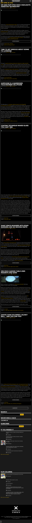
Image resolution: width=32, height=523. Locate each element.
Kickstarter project (4, 31)
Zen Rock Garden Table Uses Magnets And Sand (13, 272)
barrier (5, 266)
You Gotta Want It (9, 483)
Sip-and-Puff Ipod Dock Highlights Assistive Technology (15, 5)
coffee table (7, 310)
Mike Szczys (8, 7)
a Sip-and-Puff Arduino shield (11, 24)
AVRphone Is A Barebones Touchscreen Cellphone (12, 84)
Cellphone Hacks (7, 119)
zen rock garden (20, 310)
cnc (4, 310)
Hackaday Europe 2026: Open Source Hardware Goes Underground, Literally (14, 447)
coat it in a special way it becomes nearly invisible (18, 196)
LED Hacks (6, 402)
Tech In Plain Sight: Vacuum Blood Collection (14, 474)
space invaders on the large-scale (10, 242)
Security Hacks (9, 77)
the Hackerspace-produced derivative (8, 386)
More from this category (5, 454)
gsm (9, 121)
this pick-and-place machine (21, 72)
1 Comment (8, 481)
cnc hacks (6, 309)
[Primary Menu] (30, 1)
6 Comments (13, 317)
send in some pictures (19, 260)
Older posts (14, 408)
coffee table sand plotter (19, 284)
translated (9, 105)
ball (7, 403)
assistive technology (7, 44)
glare (7, 219)
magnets (11, 310)
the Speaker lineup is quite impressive (11, 69)
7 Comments (9, 449)
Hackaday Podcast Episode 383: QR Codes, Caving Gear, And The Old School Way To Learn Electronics (14, 488)
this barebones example (25, 112)
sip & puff (12, 44)
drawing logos (23, 300)
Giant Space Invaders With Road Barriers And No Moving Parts (14, 226)
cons (5, 77)
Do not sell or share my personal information (22, 517)
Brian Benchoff (8, 274)
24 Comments (13, 128)
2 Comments (13, 52)
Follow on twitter (3, 420)
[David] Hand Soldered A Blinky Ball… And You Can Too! (14, 315)
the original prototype (24, 385)
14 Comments (14, 274)
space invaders (15, 266)
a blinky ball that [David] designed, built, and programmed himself (16, 384)
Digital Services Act (13, 517)
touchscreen (15, 121)
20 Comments (9, 439)
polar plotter (15, 310)
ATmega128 (6, 121)
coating (5, 219)
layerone (10, 78)
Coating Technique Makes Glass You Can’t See (14, 126)
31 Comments (9, 452)
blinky (9, 403)
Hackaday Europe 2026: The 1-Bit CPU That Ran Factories (14, 441)
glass (10, 219)
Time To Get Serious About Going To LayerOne (15, 50)
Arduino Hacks (6, 43)
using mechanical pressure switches (16, 37)
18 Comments (13, 7)
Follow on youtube (4, 420)
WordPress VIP (17, 518)
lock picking (15, 78)
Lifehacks (11, 43)
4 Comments (9, 476)
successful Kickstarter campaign (7, 298)
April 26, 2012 (3, 7)
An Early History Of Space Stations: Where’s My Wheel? (15, 433)
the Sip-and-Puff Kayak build (13, 38)
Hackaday (16, 1)
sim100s (11, 121)
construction (8, 266)
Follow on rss (5, 420)
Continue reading (18, 41)
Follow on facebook (1, 420)
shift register (19, 403)
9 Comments (13, 86)
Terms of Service (8, 517)
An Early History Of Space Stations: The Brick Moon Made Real (14, 437)
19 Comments (9, 485)
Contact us (7, 420)
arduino (5, 403)
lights (12, 266)
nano (11, 403)
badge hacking (6, 78)
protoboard (15, 403)
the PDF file (26, 116)
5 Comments (13, 228)
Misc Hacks (6, 218)
